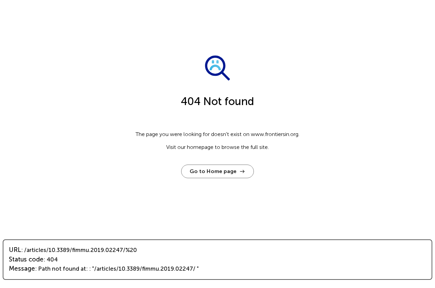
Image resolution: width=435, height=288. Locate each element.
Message (22, 268)
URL (15, 250)
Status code (26, 259)
